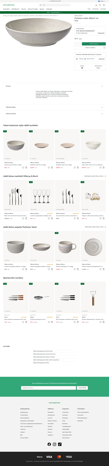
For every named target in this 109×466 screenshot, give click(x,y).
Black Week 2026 (66, 432)
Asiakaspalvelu (24, 412)
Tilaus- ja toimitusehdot (26, 426)
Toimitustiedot (24, 415)
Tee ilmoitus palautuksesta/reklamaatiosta (31, 423)
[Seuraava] (68, 32)
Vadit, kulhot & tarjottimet (21, 15)
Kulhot (32, 15)
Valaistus (50, 429)
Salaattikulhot (40, 15)
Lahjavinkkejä (65, 429)
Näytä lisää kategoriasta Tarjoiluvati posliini (44, 354)
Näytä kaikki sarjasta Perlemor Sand (94, 226)
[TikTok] (59, 444)
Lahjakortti (50, 435)
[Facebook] (49, 444)
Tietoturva (22, 429)
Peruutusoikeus (24, 437)
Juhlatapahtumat (66, 426)
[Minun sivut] (96, 5)
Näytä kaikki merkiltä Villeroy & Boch (94, 176)
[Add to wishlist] (23, 167)
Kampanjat (49, 9)
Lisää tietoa (101, 58)
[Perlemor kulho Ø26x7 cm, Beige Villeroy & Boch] (38, 32)
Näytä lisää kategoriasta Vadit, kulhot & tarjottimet (46, 360)
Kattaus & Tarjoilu (33, 9)
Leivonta (23, 9)
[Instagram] (54, 444)
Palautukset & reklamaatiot (27, 420)
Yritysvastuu (80, 415)
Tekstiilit (50, 426)
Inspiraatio (103, 9)
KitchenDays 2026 (67, 435)
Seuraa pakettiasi (24, 418)
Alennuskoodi (65, 437)
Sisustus (42, 9)
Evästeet (22, 432)
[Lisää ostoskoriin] (26, 167)
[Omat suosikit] (100, 5)
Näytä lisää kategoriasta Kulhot (41, 362)
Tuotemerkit (95, 9)
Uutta (89, 9)
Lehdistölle (80, 420)
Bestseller (65, 423)
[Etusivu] (8, 5)
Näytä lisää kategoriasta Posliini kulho (43, 351)
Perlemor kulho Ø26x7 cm (51, 15)
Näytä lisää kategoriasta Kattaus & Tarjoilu (44, 357)
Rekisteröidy (101, 33)
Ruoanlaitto (6, 9)
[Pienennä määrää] (76, 43)
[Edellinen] (8, 32)
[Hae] (40, 5)
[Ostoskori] (104, 5)
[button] (77, 23)
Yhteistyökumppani (82, 418)
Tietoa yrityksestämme (83, 412)
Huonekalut (51, 423)
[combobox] (102, 1)
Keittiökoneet (15, 9)
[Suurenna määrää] (80, 43)
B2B (21, 435)
